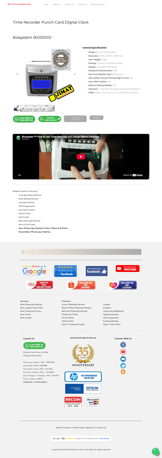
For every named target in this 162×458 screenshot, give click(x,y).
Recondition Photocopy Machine (34, 231)
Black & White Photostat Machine (76, 307)
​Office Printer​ (68, 321)
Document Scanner (27, 209)
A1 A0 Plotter (68, 317)
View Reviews (104, 438)
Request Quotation (75, 119)
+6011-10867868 (40, 366)
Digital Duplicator (111, 314)
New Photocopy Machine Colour (34, 228)
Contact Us (101, 427)
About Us (82, 4)
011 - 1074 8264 (47, 372)
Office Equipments (27, 206)
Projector (107, 307)
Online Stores (79, 427)
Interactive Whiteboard (113, 311)
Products (69, 4)
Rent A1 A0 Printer (27, 224)
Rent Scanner (26, 317)
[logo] (19, 4)
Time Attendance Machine (30, 195)
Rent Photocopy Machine (29, 220)
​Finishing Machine (111, 321)
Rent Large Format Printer (31, 307)
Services (56, 4)
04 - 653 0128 (46, 369)
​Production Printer (70, 314)
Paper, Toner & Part (112, 324)
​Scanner (106, 304)
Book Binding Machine (28, 198)
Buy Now (96, 117)
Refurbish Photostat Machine (74, 311)
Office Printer (25, 213)
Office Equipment (111, 317)
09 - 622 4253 (53, 375)
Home (46, 4)
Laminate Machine (26, 202)
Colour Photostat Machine (73, 304)
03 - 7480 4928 (48, 362)
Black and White (60, 228)
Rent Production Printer (30, 311)
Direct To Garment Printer (73, 324)
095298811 (42, 382)
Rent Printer (24, 217)
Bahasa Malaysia (98, 4)
